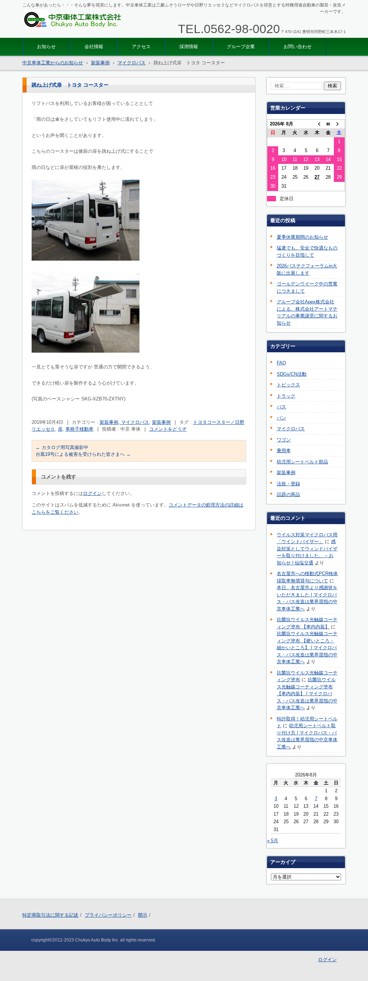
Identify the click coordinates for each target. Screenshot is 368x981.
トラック (286, 396)
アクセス (141, 46)
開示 (142, 915)
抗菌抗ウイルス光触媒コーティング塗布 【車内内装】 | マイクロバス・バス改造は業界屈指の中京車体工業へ (307, 693)
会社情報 (93, 46)
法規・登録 (288, 483)
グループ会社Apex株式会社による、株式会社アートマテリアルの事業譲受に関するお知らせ (307, 312)
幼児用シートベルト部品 (302, 461)
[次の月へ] (339, 123)
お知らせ (46, 46)
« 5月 (272, 840)
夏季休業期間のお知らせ (302, 237)
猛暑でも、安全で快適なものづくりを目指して (307, 251)
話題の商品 (288, 494)
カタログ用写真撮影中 (62, 447)
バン (281, 418)
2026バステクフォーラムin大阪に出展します (307, 269)
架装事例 (161, 422)
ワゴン (284, 440)
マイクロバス (291, 428)
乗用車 (284, 450)
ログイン (92, 493)
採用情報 (188, 46)
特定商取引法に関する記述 (50, 915)
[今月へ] (328, 123)
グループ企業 (241, 46)
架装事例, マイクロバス (124, 422)
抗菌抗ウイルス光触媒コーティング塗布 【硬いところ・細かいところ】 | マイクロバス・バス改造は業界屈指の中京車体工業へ (307, 647)
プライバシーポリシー (108, 915)
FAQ (281, 363)
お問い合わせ (298, 46)
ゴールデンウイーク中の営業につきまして (307, 287)
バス (281, 406)
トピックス (288, 385)
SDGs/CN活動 (292, 374)
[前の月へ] (317, 123)
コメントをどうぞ (168, 429)
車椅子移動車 (79, 429)
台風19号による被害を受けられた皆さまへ (83, 454)
